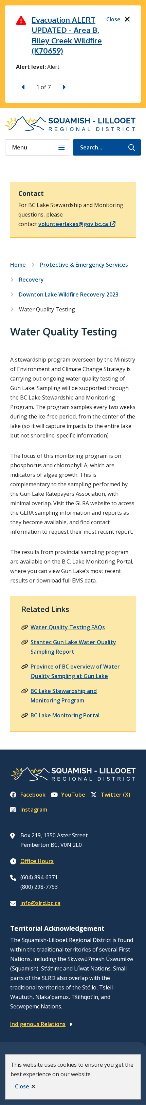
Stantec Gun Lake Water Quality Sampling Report (73, 646)
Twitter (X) (115, 794)
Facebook (32, 794)
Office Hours (37, 861)
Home (18, 264)
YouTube (73, 794)
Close (22, 1086)
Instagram (33, 809)
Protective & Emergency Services (84, 264)
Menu (19, 147)
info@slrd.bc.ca (40, 903)
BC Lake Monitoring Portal (65, 715)
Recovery (31, 279)
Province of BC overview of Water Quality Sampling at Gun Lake (75, 671)
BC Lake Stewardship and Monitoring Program (64, 695)
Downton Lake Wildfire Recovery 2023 (68, 294)
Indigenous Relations (38, 1024)
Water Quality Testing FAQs (68, 627)
